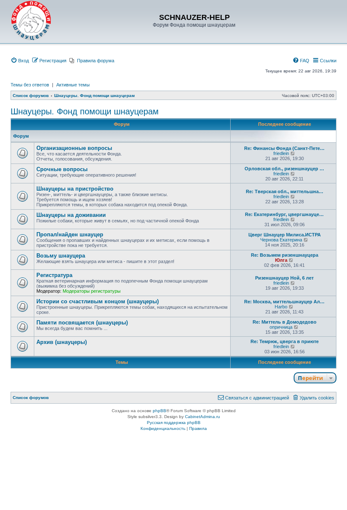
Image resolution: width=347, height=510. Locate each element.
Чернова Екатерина (281, 239)
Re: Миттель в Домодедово (285, 321)
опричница (281, 327)
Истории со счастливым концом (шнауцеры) (97, 301)
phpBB (159, 410)
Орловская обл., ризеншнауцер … (284, 168)
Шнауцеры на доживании (71, 215)
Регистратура (54, 275)
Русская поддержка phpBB (174, 422)
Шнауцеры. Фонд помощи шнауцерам (85, 111)
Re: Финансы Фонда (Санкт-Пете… (284, 148)
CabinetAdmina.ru (202, 416)
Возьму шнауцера (60, 255)
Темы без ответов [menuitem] (30, 84)
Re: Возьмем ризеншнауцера (284, 255)
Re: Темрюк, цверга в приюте (285, 341)
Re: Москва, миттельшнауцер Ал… (284, 301)
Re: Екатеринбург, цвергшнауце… (284, 214)
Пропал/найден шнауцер (69, 234)
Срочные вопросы (62, 169)
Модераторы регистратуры (92, 291)
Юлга (281, 260)
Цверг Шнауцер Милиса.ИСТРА (284, 234)
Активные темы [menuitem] (73, 84)
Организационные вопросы (74, 148)
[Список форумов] (31, 21)
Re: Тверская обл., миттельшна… (284, 191)
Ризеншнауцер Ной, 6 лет (284, 277)
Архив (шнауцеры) (61, 342)
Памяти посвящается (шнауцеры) (82, 322)
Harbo (281, 306)
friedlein (281, 153)
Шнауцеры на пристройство (74, 189)
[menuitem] (20, 60)
